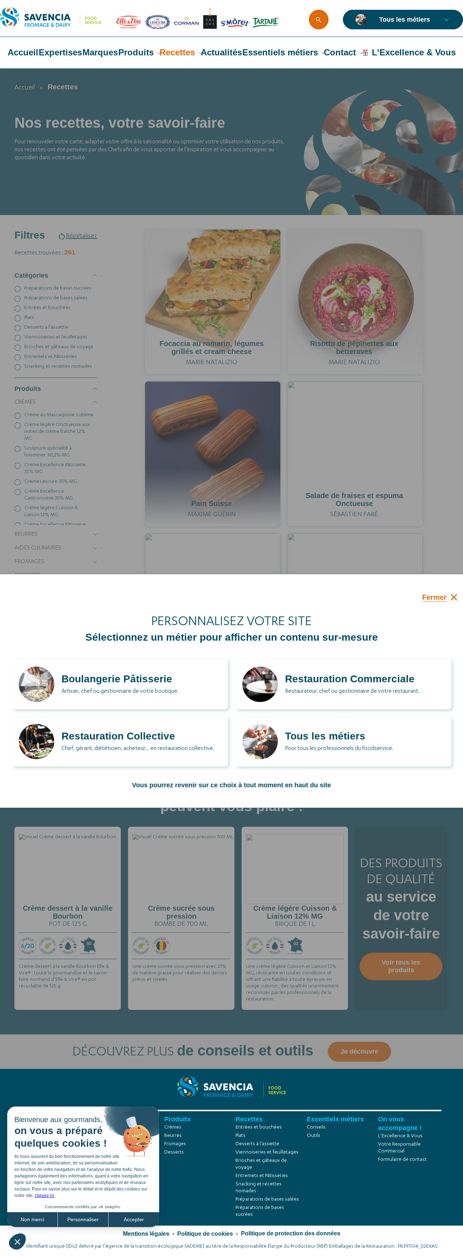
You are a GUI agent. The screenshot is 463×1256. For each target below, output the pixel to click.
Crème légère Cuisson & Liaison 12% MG (295, 912)
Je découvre (68, 904)
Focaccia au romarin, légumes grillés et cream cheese (212, 347)
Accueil (23, 52)
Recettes (177, 52)
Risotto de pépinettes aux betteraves (354, 347)
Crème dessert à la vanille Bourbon (67, 912)
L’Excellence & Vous (414, 52)
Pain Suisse (211, 503)
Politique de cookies (205, 1234)
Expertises (60, 52)
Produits (136, 52)
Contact (340, 52)
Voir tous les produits (401, 966)
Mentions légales (146, 1234)
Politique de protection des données (290, 1233)
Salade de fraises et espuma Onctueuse (354, 499)
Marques (100, 52)
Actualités (221, 52)
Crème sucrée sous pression (181, 912)
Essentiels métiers (280, 52)
